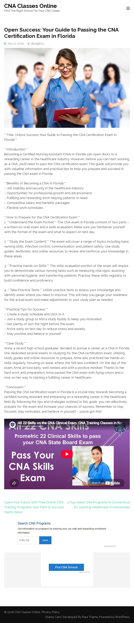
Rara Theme (90, 617)
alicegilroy (37, 43)
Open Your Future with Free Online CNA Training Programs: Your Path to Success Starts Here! (34, 507)
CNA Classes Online (30, 6)
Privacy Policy (50, 612)
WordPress (122, 617)
